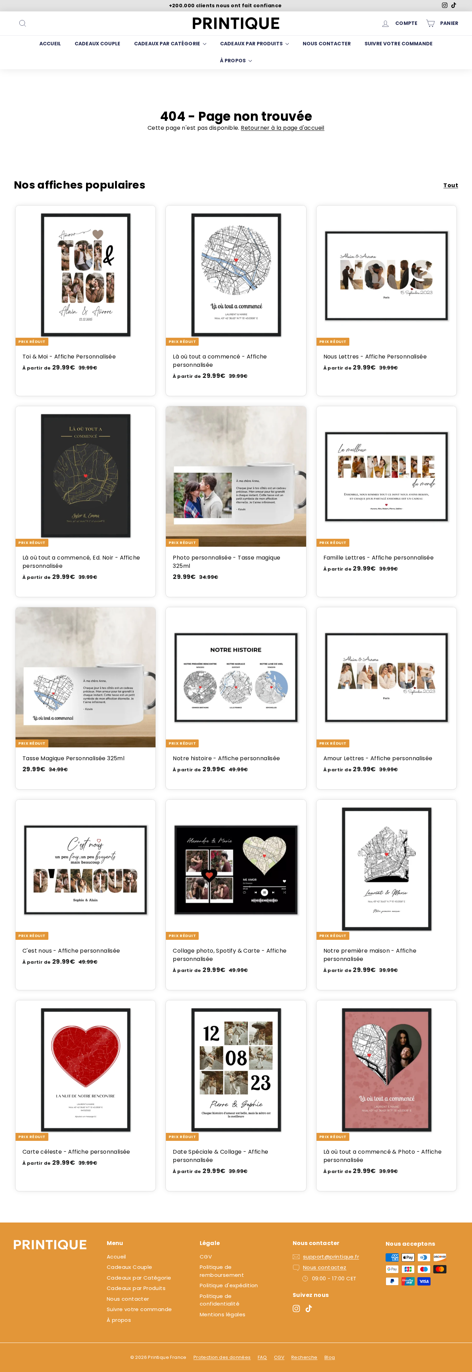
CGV (206, 1256)
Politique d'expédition (229, 1285)
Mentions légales (222, 1314)
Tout (450, 185)
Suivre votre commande (399, 43)
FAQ (262, 1357)
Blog (329, 1357)
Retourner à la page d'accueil (282, 128)
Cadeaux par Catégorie (167, 43)
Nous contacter (327, 43)
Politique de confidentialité (219, 1300)
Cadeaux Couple (97, 43)
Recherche (304, 1357)
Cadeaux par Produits (252, 43)
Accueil (50, 43)
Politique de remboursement (222, 1271)
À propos (233, 60)
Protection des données (222, 1357)
